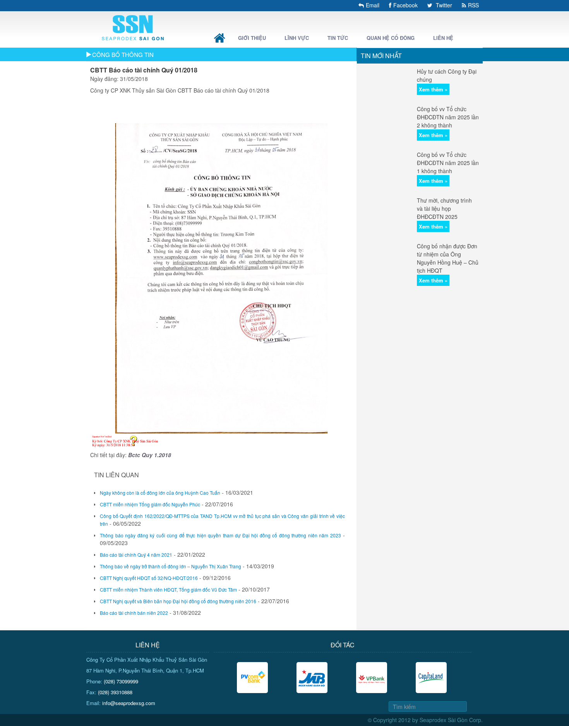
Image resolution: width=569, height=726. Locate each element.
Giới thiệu (252, 37)
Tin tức (337, 37)
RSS (473, 5)
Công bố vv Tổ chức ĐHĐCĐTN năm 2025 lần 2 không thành (448, 117)
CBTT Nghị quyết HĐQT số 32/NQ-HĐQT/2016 (149, 578)
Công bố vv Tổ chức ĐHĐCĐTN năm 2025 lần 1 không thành (448, 163)
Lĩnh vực (296, 37)
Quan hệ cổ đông (391, 37)
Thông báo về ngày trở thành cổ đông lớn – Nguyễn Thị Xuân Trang (170, 566)
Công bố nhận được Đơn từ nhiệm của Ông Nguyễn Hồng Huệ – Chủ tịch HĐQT (447, 258)
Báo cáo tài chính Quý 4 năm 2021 (136, 554)
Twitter (443, 5)
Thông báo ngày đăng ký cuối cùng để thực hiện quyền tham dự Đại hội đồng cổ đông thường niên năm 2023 (220, 535)
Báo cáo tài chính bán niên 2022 (134, 612)
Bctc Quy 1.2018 (149, 455)
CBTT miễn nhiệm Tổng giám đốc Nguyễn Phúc (150, 504)
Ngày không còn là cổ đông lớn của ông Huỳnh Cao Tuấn (160, 492)
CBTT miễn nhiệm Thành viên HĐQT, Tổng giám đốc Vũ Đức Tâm (168, 589)
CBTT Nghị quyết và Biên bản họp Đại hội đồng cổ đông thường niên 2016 (178, 601)
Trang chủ (219, 38)
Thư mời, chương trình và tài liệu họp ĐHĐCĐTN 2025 (444, 208)
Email (372, 5)
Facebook (405, 5)
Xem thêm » (433, 89)
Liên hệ (443, 37)
